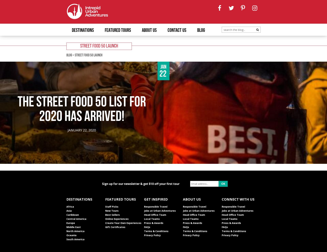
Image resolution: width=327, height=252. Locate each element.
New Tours (112, 210)
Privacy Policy (152, 235)
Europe (70, 223)
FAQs (147, 227)
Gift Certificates (115, 227)
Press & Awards (153, 223)
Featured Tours (118, 30)
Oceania (71, 235)
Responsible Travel (155, 206)
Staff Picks (111, 206)
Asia (69, 210)
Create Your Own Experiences (123, 223)
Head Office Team (155, 214)
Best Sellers (112, 214)
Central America (76, 218)
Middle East (73, 227)
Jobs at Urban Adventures (160, 210)
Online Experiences (117, 218)
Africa (70, 206)
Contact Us (177, 30)
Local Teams (152, 218)
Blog (201, 30)
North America (75, 231)
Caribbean (72, 214)
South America (75, 239)
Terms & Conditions (156, 231)
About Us (149, 30)
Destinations (83, 30)
